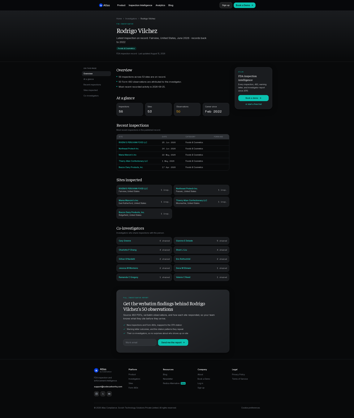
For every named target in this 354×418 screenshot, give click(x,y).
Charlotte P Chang (127, 250)
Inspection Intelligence (140, 5)
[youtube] (109, 393)
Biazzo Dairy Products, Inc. (131, 167)
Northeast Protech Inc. (129, 148)
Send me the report (171, 342)
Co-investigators (91, 95)
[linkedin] (96, 393)
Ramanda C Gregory (128, 277)
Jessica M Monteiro (128, 268)
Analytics (160, 5)
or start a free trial (253, 104)
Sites (131, 383)
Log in (200, 383)
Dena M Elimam (183, 268)
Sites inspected (91, 90)
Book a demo (252, 98)
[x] (102, 393)
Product (121, 5)
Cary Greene (125, 241)
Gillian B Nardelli (127, 259)
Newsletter (168, 379)
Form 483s (133, 388)
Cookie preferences (250, 408)
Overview (88, 73)
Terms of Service (240, 379)
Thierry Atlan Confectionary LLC (133, 161)
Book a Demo (243, 5)
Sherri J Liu (181, 250)
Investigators (131, 18)
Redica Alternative (174, 383)
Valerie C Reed (183, 277)
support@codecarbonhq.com (108, 386)
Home (119, 18)
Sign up (226, 5)
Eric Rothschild (183, 259)
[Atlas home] (104, 5)
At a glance (89, 79)
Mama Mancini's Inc (127, 155)
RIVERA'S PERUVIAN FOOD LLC (133, 142)
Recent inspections (92, 84)
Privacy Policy (238, 374)
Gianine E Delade (184, 241)
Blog (170, 5)
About (200, 374)
